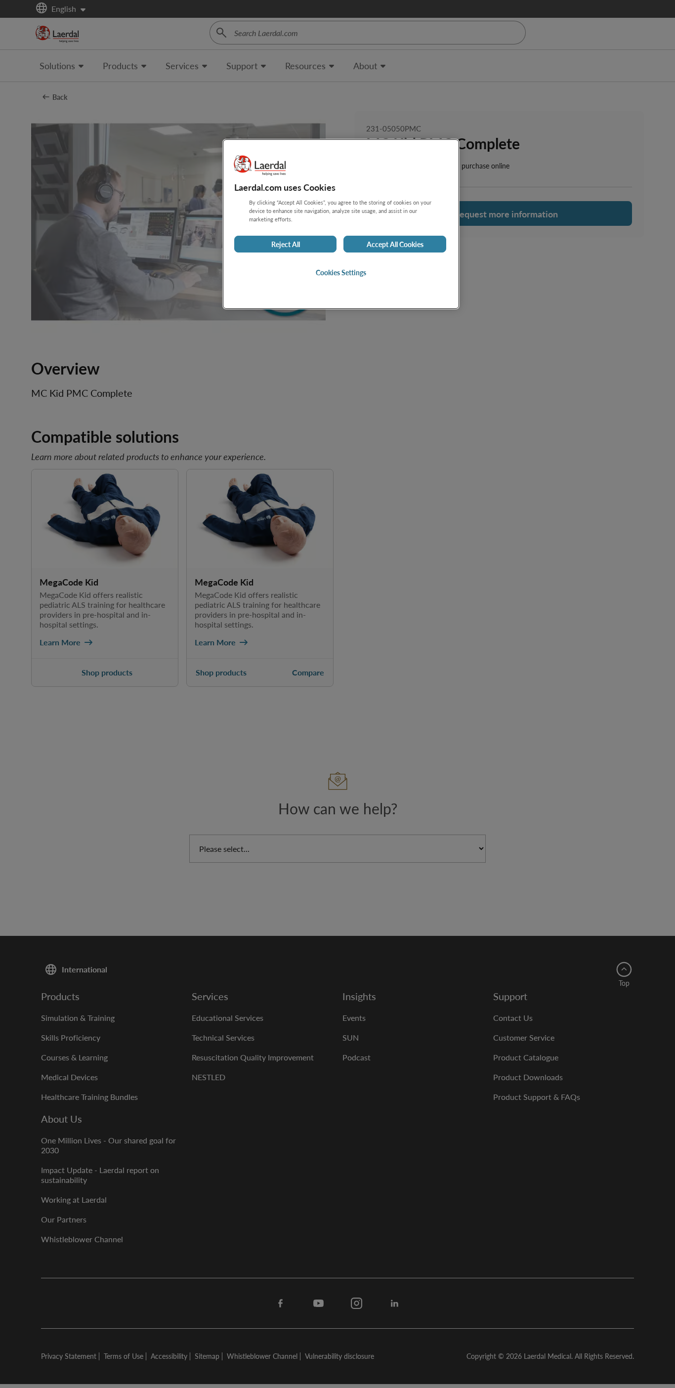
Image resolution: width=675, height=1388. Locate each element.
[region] (341, 224)
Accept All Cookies (395, 244)
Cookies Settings (341, 272)
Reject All (285, 244)
